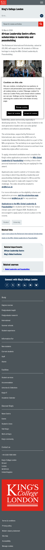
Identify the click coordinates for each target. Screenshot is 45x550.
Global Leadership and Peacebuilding (17, 269)
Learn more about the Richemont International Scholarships (22, 234)
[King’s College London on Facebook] (7, 285)
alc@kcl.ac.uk (7, 187)
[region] (22, 98)
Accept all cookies (30, 113)
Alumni (12, 362)
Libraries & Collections (18, 388)
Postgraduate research (18, 316)
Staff (12, 357)
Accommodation (15, 383)
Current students (16, 352)
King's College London (12, 9)
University (16, 222)
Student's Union (15, 424)
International (14, 321)
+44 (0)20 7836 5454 (9, 455)
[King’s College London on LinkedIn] (24, 285)
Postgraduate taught (17, 311)
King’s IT (13, 393)
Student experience (17, 331)
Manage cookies (15, 546)
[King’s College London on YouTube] (30, 285)
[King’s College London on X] (13, 285)
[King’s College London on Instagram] (19, 285)
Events (12, 419)
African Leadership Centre (14, 250)
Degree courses (15, 305)
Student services (16, 378)
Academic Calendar (17, 398)
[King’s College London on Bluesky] (36, 285)
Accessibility (13, 541)
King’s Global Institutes (13, 254)
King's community (16, 439)
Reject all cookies (14, 113)
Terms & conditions (16, 521)
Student (6, 222)
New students (15, 347)
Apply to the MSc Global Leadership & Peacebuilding (19, 238)
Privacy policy (14, 526)
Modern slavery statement (18, 531)
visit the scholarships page (28, 195)
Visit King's (14, 429)
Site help (12, 536)
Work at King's (15, 434)
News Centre (14, 414)
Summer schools (16, 326)
